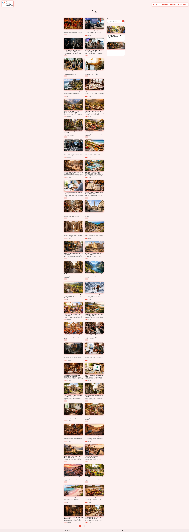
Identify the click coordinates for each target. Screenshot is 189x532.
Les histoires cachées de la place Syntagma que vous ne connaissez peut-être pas (73, 173)
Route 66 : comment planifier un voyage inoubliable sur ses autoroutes (94, 437)
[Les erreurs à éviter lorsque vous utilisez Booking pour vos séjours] (94, 348)
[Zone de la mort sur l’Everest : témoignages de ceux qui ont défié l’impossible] (94, 287)
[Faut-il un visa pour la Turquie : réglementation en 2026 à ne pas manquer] (94, 23)
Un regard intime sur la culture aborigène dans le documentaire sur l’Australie (72, 437)
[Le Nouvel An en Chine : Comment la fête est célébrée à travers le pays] (73, 23)
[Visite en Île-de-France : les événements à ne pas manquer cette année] (73, 307)
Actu (65, 34)
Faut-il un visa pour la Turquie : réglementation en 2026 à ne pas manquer (94, 30)
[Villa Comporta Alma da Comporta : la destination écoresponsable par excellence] (94, 307)
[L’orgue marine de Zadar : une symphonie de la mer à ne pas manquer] (73, 470)
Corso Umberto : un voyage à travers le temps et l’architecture (72, 274)
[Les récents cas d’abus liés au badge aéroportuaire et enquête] (73, 145)
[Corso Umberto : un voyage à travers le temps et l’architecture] (73, 267)
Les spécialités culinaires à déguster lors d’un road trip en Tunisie (94, 497)
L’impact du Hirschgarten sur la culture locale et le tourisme (94, 477)
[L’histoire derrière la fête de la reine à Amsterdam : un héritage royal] (73, 328)
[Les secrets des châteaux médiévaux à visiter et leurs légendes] (73, 348)
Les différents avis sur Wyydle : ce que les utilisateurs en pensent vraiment (71, 71)
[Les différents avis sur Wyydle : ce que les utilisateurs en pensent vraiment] (73, 64)
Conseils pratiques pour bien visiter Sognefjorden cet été (93, 274)
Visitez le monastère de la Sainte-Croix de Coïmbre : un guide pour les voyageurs (73, 396)
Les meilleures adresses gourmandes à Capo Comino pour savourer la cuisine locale (94, 152)
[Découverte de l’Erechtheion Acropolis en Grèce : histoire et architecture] (94, 246)
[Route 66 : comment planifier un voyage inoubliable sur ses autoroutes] (94, 429)
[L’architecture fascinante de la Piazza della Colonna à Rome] (94, 206)
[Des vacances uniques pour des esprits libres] (7, 3)
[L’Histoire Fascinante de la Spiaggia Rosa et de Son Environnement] (73, 490)
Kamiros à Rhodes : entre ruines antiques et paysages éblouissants (92, 234)
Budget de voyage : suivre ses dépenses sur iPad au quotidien (94, 376)
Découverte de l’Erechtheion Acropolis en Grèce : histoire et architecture (94, 254)
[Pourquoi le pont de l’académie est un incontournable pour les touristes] (94, 449)
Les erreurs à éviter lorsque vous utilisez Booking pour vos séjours (94, 355)
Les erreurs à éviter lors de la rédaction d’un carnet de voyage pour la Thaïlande (94, 193)
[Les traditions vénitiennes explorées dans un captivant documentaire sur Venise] (94, 328)
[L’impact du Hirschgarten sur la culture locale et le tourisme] (94, 470)
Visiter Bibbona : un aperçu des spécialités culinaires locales (92, 416)
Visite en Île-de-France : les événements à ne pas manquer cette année (72, 315)
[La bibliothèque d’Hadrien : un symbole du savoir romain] (73, 226)
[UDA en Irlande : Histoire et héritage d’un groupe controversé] (94, 64)
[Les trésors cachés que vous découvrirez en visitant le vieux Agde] (73, 125)
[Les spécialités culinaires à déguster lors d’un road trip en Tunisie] (94, 490)
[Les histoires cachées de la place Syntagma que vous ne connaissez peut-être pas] (73, 165)
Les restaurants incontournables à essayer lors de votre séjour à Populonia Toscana (93, 518)
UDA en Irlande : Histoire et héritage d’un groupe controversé (94, 71)
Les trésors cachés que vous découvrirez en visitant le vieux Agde (73, 132)
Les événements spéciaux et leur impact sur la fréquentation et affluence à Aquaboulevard (93, 173)
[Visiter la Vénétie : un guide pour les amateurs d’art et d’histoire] (94, 388)
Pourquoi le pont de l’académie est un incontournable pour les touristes (91, 457)
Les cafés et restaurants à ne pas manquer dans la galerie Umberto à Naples (73, 213)
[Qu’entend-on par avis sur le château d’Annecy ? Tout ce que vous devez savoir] (73, 449)
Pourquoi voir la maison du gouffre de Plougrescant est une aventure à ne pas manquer (73, 91)
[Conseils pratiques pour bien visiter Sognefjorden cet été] (94, 267)
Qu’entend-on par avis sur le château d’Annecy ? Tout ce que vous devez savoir (72, 457)
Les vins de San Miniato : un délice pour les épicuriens (93, 112)
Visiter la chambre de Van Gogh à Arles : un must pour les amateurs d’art (73, 416)
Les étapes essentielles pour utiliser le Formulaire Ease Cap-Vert (73, 193)
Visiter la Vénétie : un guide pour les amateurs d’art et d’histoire (94, 396)
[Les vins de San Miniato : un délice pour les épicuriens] (94, 104)
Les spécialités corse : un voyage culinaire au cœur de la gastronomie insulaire (94, 132)
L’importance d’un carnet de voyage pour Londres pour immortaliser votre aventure (94, 91)
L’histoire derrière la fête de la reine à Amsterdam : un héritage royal (73, 335)
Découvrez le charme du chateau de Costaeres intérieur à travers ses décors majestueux (72, 376)
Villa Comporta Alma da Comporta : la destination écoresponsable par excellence (94, 315)
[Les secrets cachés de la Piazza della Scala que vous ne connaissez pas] (73, 510)
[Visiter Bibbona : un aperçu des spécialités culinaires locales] (94, 409)
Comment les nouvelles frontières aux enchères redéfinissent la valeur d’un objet (72, 51)
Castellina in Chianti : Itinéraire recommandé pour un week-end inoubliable (73, 294)
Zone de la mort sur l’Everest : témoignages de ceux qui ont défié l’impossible (94, 294)
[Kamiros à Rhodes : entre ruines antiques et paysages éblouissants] (94, 226)
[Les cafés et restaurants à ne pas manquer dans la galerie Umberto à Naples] (73, 206)
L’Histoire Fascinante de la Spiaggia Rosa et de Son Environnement (73, 497)
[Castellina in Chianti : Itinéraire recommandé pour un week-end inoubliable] (73, 287)
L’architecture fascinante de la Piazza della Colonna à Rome (94, 213)
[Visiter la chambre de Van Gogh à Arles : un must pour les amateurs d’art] (73, 409)
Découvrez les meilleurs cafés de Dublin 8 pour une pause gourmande (73, 254)
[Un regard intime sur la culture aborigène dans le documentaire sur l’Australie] (73, 429)
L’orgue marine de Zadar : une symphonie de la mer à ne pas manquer (73, 477)
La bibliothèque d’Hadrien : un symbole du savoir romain (73, 234)
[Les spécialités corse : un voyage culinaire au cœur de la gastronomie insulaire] (94, 125)
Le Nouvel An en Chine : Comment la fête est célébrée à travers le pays (72, 30)
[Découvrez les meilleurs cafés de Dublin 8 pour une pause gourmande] (73, 246)
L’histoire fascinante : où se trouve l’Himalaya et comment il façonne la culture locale (72, 112)
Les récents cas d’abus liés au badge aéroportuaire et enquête (73, 152)
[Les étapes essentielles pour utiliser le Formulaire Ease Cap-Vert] (73, 185)
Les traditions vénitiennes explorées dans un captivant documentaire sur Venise (93, 335)
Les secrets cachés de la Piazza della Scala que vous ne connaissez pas (73, 518)
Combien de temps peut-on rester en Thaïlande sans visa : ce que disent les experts (94, 51)
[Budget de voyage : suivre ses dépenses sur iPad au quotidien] (94, 368)
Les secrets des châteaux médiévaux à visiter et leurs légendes (73, 355)
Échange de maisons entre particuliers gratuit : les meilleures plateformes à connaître (115, 36)
